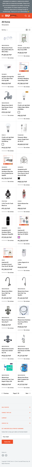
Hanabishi (4, 167)
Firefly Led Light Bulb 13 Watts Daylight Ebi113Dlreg (8, 139)
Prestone (4, 201)
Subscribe (7, 442)
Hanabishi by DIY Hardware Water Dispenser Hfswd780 (7, 232)
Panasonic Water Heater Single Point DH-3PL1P (23, 139)
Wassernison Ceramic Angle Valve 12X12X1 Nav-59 (8, 350)
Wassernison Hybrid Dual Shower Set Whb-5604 (24, 350)
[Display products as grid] (26, 30)
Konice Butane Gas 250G (23, 204)
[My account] (29, 16)
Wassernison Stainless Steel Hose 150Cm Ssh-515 (24, 322)
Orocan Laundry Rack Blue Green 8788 (24, 48)
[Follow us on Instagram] (6, 455)
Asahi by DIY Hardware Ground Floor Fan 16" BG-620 (7, 264)
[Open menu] (2, 16)
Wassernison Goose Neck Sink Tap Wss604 (23, 293)
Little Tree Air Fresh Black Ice (7, 204)
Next (27, 393)
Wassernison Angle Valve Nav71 (7, 321)
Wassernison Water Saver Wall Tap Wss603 (7, 293)
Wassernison (5, 45)
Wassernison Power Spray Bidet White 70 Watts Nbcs (7, 49)
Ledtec (20, 260)
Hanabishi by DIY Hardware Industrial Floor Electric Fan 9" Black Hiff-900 (23, 172)
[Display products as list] (29, 30)
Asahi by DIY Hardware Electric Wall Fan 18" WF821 (23, 232)
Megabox (4, 74)
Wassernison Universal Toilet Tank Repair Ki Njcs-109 (8, 379)
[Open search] (26, 16)
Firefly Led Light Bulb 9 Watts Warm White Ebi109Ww (24, 107)
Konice (20, 201)
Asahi (19, 74)
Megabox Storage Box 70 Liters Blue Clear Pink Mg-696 (8, 78)
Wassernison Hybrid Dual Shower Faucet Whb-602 (7, 107)
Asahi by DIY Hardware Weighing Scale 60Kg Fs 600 (23, 78)
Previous (6, 393)
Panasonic (21, 135)
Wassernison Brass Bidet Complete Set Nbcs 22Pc (23, 379)
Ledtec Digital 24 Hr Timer (23, 263)
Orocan (20, 45)
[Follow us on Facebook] (3, 455)
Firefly (20, 103)
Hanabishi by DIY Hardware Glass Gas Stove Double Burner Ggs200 (7, 172)
